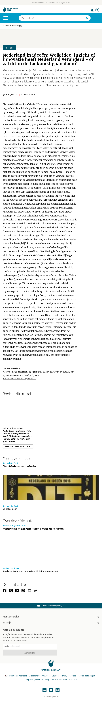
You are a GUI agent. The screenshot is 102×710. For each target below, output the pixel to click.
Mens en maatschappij (13, 26)
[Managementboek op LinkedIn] (44, 690)
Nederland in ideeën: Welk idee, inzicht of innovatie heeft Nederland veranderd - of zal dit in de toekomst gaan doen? (17, 436)
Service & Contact (59, 679)
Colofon (55, 676)
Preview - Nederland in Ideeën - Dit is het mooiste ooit (30, 571)
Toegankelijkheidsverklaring (37, 679)
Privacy (64, 676)
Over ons (73, 679)
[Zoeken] (87, 18)
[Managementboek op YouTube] (51, 690)
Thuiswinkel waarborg (17, 676)
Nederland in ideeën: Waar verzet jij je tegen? (33, 528)
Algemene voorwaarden (39, 676)
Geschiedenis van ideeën (19, 466)
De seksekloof (10, 509)
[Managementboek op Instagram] (58, 690)
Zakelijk (7, 622)
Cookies (72, 676)
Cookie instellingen (86, 676)
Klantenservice (11, 616)
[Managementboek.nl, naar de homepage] (11, 11)
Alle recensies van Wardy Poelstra (19, 378)
